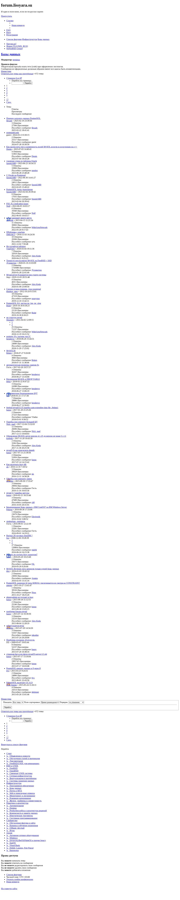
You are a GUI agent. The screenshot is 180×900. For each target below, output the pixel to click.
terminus (16, 60)
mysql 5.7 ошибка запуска (17, 493)
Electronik (36, 517)
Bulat (8, 306)
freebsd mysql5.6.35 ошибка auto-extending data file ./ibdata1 (32, 407)
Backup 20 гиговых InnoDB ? (19, 535)
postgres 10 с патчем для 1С (18, 336)
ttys (7, 671)
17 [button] (7, 100)
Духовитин (11, 263)
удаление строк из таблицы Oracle (21, 161)
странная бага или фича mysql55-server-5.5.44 (26, 654)
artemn (9, 585)
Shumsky (10, 320)
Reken (9, 353)
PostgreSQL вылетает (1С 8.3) (19, 682)
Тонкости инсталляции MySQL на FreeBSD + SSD (29, 260)
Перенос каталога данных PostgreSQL (23, 118)
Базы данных (10, 54)
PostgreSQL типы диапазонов (19, 189)
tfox (8, 571)
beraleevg (10, 339)
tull (7, 396)
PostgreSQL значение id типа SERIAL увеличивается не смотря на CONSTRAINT (43, 583)
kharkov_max (12, 291)
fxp (7, 538)
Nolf (8, 206)
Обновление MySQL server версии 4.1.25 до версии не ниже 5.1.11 (36, 436)
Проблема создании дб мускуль (20, 640)
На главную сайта (9, 888)
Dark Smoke (11, 685)
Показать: (7, 702)
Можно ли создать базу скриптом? (21, 554)
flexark (9, 121)
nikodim (9, 481)
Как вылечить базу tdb (16, 464)
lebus (8, 381)
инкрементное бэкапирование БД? (21, 393)
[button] (14, 78)
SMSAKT (10, 234)
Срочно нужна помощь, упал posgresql (23, 289)
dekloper (35, 692)
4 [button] (6, 93)
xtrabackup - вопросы (15, 521)
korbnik (9, 438)
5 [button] (6, 95)
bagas (8, 410)
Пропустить (6, 16)
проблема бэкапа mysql (16, 611)
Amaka (35, 578)
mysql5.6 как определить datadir (20, 450)
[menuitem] (18, 25)
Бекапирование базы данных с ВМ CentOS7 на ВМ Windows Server (36, 507)
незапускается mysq (15, 626)
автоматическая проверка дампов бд (22, 365)
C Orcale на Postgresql (16, 175)
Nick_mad (10, 424)
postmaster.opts (12, 132)
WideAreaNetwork (39, 227)
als (7, 467)
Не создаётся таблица (16, 246)
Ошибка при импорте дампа (19, 479)
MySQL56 (10, 351)
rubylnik (9, 220)
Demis (9, 149)
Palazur (9, 509)
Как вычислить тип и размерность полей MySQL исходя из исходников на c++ (41, 147)
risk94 (34, 550)
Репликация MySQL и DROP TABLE (23, 379)
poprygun (36, 298)
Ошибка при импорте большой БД (21, 422)
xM (33, 502)
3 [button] (6, 90)
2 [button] (6, 88)
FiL (33, 564)
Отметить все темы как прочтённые (17, 74)
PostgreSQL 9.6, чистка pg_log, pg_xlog (23, 303)
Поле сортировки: (32, 702)
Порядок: (64, 702)
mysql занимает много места (19, 218)
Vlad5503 (10, 249)
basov (8, 557)
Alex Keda (36, 256)
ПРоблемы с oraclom (15, 232)
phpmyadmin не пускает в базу (19, 597)
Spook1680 (11, 163)
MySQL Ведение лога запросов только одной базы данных (32, 569)
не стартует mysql (14, 317)
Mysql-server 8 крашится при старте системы (26, 275)
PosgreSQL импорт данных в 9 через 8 (23, 668)
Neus (34, 592)
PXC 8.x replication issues (17, 204)
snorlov (35, 170)
